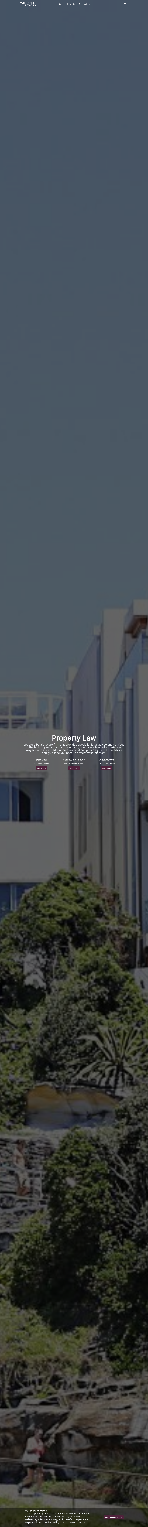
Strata (61, 4)
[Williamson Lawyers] (29, 4)
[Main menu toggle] (125, 4)
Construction (84, 4)
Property (71, 4)
